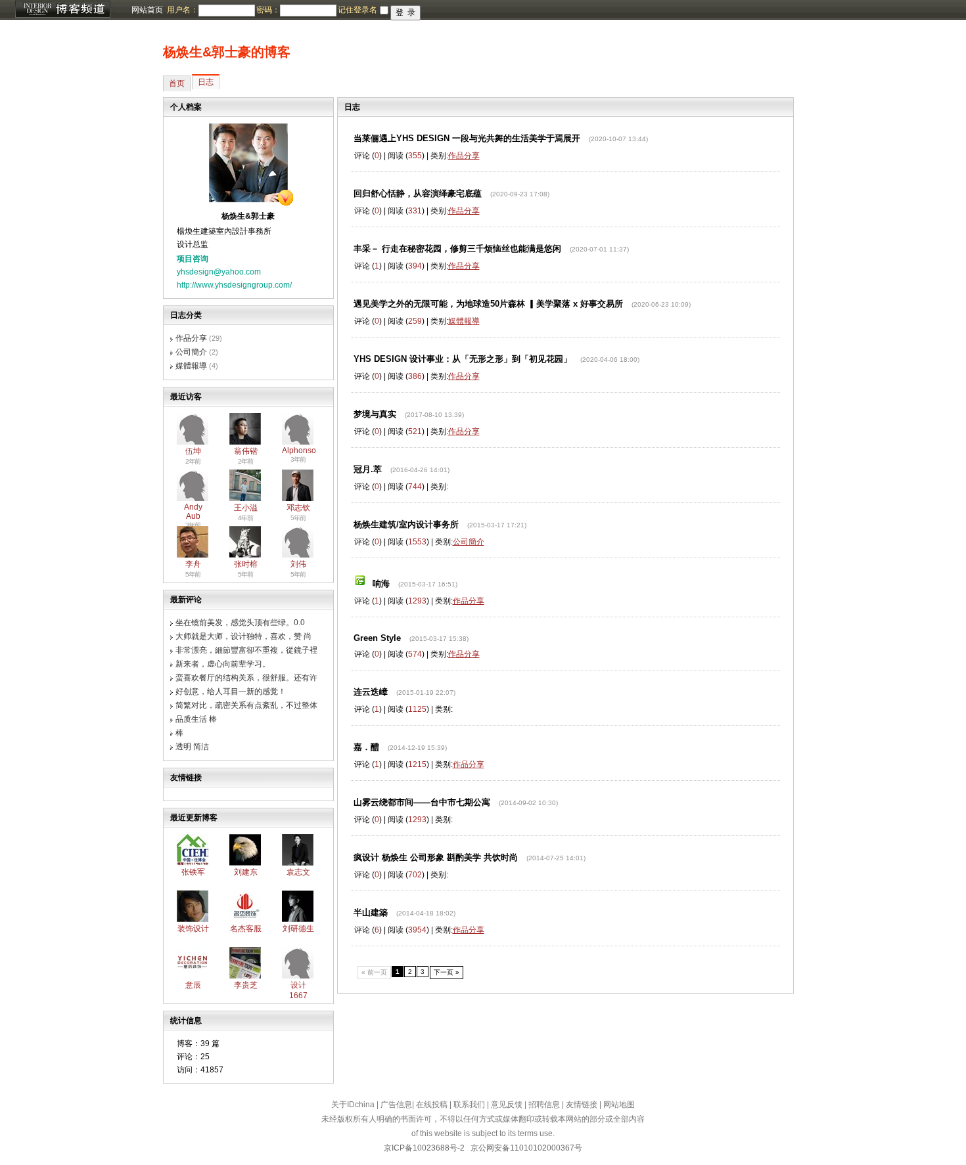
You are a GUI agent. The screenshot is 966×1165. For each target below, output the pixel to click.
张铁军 (193, 872)
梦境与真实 (375, 414)
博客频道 (62, 10)
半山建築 (371, 912)
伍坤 (193, 451)
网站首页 (147, 9)
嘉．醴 (366, 747)
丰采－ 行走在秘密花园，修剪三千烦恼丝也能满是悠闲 (457, 248)
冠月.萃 (368, 469)
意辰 (193, 985)
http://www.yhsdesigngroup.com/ (234, 285)
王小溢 (246, 507)
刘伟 (298, 564)
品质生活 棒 (196, 719)
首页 (177, 83)
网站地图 (619, 1104)
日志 (206, 82)
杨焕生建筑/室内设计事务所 (406, 524)
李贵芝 (246, 985)
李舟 (193, 564)
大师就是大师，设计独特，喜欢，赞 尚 (243, 636)
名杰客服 (246, 928)
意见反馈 (506, 1104)
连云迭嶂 (371, 692)
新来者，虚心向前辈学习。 (222, 664)
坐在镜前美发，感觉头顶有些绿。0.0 (240, 622)
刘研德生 (298, 928)
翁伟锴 (246, 451)
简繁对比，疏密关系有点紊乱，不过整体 (246, 705)
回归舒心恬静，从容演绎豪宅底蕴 (418, 193)
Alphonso (299, 450)
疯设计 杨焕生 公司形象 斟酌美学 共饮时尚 (436, 857)
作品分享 (191, 338)
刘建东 (246, 872)
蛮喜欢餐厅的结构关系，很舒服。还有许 (246, 677)
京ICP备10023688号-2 (424, 1148)
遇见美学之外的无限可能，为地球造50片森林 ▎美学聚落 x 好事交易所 (488, 304)
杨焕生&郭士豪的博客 (226, 52)
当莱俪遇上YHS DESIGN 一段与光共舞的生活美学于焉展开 (467, 138)
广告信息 (396, 1104)
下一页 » (446, 972)
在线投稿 (432, 1104)
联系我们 (469, 1104)
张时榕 (246, 564)
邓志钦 (298, 507)
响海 (381, 583)
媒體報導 (191, 365)
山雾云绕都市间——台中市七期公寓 (422, 802)
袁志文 (298, 872)
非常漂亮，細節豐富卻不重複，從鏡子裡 (246, 650)
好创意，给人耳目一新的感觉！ (230, 691)
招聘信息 (544, 1104)
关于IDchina (353, 1104)
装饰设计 (193, 928)
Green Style (377, 638)
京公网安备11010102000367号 (526, 1148)
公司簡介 (191, 352)
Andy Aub (193, 511)
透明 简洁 (192, 746)
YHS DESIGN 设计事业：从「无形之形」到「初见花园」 (463, 359)
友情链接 (581, 1104)
